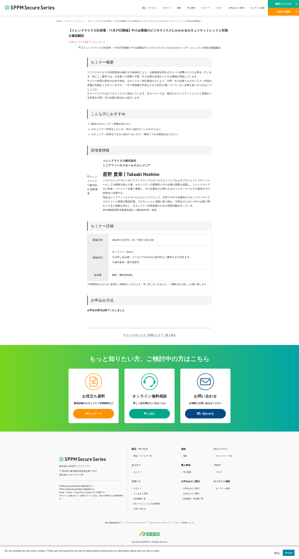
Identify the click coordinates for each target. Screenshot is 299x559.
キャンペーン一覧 (224, 456)
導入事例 (191, 8)
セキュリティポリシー (160, 522)
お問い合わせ (140, 508)
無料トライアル (283, 3)
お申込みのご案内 (236, 8)
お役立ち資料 (283, 11)
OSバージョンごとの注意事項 (147, 503)
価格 (179, 8)
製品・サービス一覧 (143, 456)
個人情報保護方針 (112, 522)
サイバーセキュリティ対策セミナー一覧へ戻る (149, 335)
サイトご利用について (184, 522)
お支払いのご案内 (191, 493)
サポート (167, 8)
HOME (58, 21)
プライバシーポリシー (135, 522)
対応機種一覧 (140, 498)
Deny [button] (277, 553)
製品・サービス (149, 8)
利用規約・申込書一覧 (193, 498)
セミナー (206, 8)
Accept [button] (288, 553)
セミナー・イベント (74, 21)
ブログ (219, 8)
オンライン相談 (258, 8)
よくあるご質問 (141, 493)
